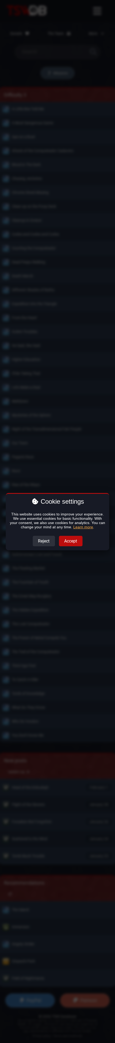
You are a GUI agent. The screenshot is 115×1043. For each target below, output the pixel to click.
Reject (43, 541)
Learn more (83, 527)
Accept (70, 541)
